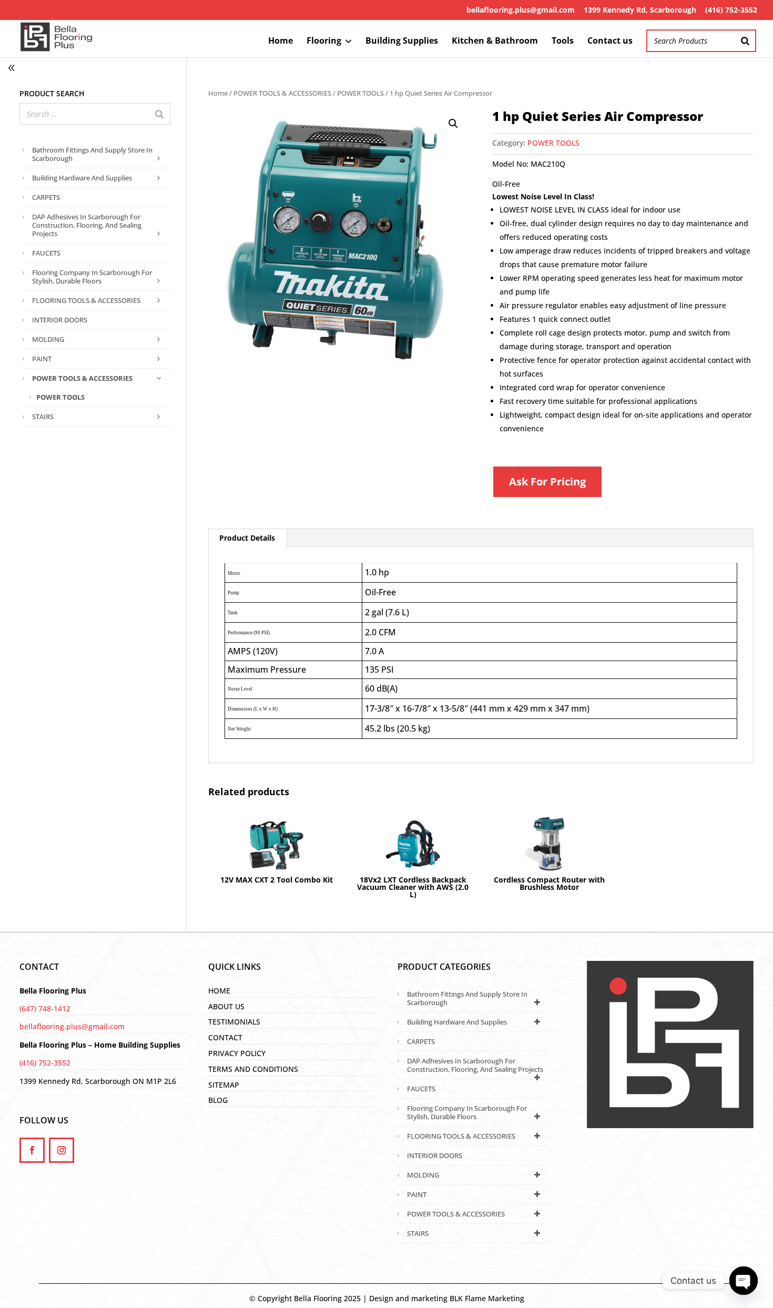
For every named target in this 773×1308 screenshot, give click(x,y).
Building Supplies (401, 41)
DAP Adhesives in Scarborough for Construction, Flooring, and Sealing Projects (86, 225)
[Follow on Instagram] (61, 1150)
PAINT (42, 358)
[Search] (745, 41)
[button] (453, 123)
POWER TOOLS (360, 93)
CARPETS (46, 197)
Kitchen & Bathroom (495, 41)
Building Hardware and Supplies (82, 177)
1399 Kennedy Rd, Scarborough (640, 10)
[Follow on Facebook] (32, 1150)
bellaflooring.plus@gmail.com (520, 10)
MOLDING (48, 339)
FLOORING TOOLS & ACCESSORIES (86, 300)
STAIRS (43, 416)
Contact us (610, 41)
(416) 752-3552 (731, 10)
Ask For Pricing (547, 481)
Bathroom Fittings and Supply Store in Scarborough (92, 154)
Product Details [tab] (247, 538)
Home (280, 41)
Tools (563, 41)
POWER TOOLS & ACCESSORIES (282, 93)
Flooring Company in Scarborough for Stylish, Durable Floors (92, 277)
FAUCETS (46, 253)
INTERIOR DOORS (59, 320)
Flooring (324, 41)
